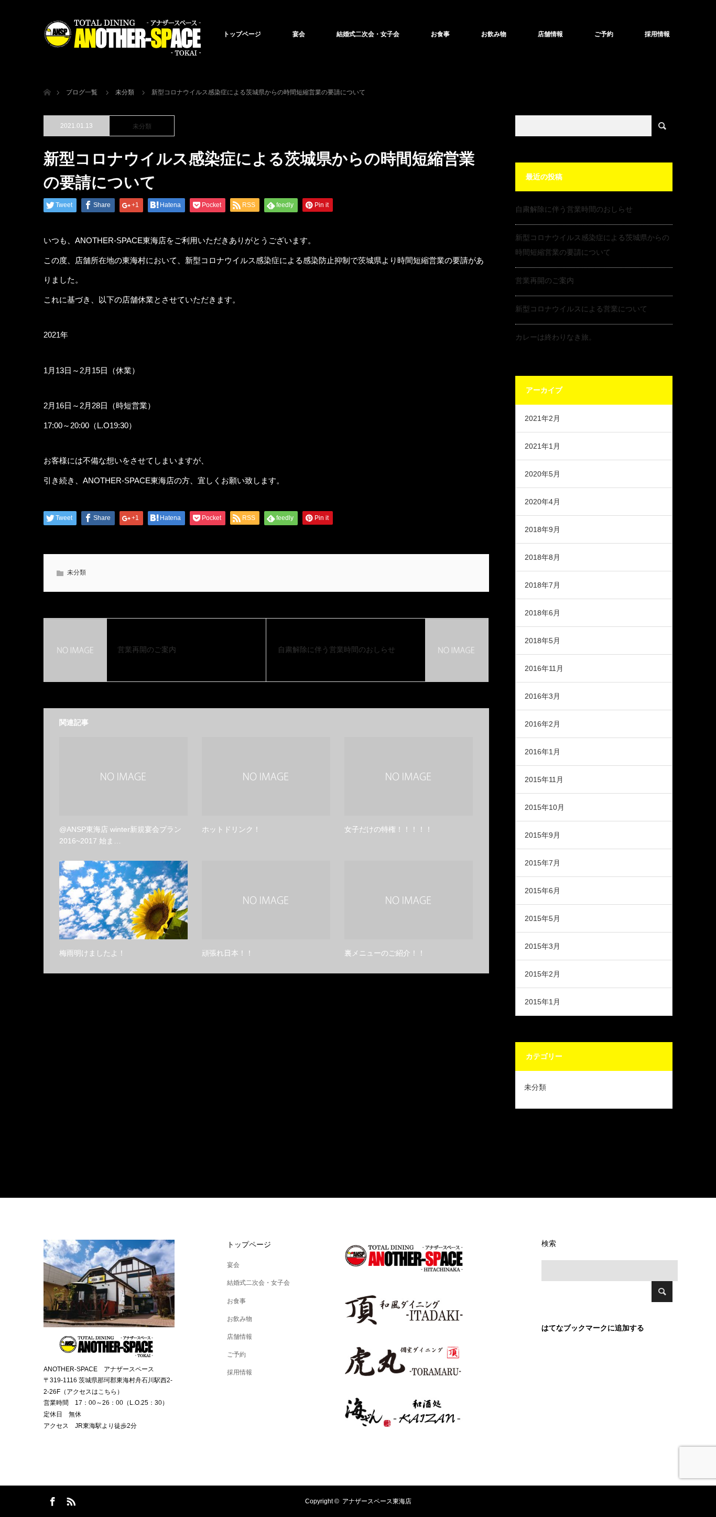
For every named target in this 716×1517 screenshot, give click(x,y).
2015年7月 (542, 863)
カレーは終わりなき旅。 (555, 337)
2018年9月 (542, 529)
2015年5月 (542, 918)
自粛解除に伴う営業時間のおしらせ (574, 209)
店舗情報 (550, 34)
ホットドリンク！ (231, 829)
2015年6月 (542, 890)
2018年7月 (542, 585)
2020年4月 (542, 501)
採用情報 (657, 34)
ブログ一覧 (81, 92)
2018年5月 (542, 640)
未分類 (142, 126)
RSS (70, 1500)
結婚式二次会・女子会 (368, 34)
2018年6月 (542, 613)
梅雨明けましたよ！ (92, 953)
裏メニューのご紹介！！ (384, 953)
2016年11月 (544, 668)
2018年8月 (542, 557)
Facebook (51, 1500)
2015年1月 (542, 1002)
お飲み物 (493, 34)
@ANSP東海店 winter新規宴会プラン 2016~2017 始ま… (120, 835)
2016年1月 (542, 751)
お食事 (440, 34)
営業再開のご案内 (544, 280)
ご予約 (603, 34)
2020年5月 (542, 474)
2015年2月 (542, 974)
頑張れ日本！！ (227, 953)
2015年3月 (542, 946)
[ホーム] (47, 80)
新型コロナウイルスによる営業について (581, 309)
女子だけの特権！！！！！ (388, 829)
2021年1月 (542, 446)
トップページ (242, 34)
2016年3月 (542, 696)
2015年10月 (545, 807)
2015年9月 (542, 835)
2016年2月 (542, 724)
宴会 (298, 34)
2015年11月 (544, 779)
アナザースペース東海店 (376, 1501)
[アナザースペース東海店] (122, 34)
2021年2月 (542, 418)
